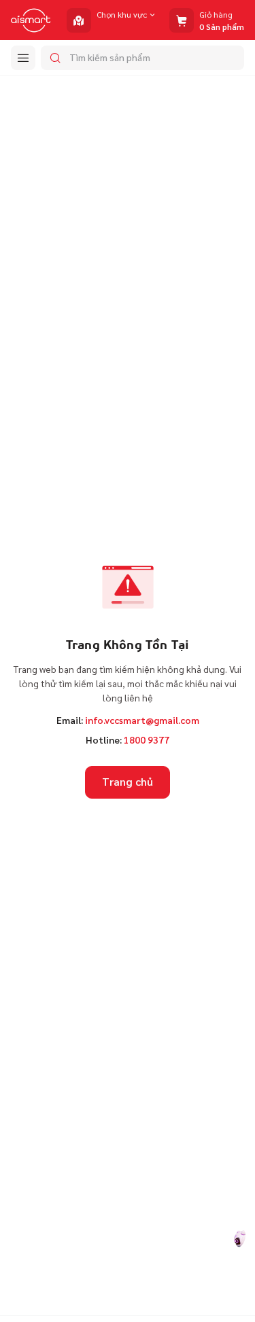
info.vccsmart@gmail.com (142, 720)
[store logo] (31, 20)
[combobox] (142, 58)
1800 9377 (146, 739)
